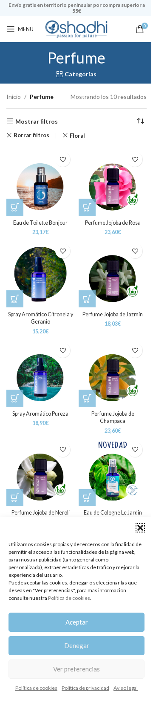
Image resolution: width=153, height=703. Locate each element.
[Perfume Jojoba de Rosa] (113, 182)
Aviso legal (125, 688)
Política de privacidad (85, 688)
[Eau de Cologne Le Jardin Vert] (113, 472)
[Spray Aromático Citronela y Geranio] (40, 273)
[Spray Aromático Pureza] (40, 372)
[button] (140, 528)
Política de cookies (69, 598)
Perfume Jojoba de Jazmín (112, 314)
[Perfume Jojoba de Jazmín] (113, 273)
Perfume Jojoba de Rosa (113, 223)
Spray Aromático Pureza (40, 414)
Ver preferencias (76, 669)
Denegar (76, 645)
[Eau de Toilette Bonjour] (40, 182)
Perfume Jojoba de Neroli (40, 512)
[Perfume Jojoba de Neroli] (40, 472)
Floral (77, 135)
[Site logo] (76, 28)
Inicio (13, 96)
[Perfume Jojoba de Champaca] (113, 372)
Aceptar (76, 622)
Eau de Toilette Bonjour (40, 223)
